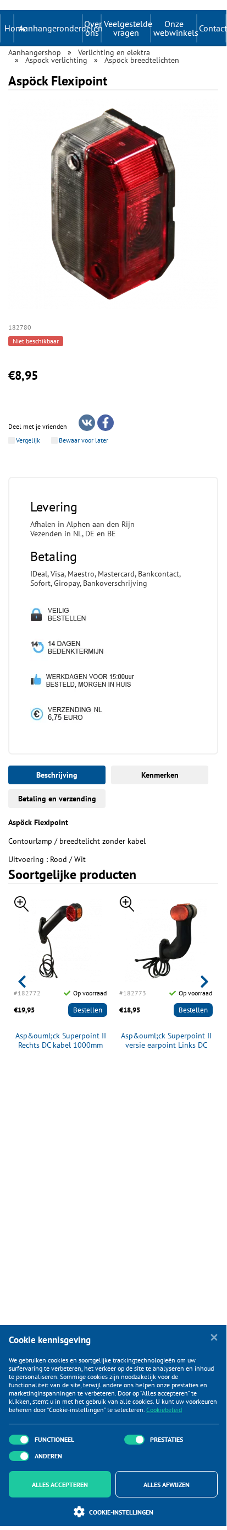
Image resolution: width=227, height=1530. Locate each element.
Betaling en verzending (57, 799)
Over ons (92, 28)
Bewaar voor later (83, 440)
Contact (212, 28)
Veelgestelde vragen (127, 28)
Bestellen (87, 1010)
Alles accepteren (60, 1484)
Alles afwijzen (166, 1484)
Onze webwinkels (174, 28)
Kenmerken (160, 775)
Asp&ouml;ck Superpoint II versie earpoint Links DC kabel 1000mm (166, 1040)
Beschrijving (56, 775)
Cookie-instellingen (121, 1512)
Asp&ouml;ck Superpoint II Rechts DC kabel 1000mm (60, 1040)
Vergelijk (28, 440)
